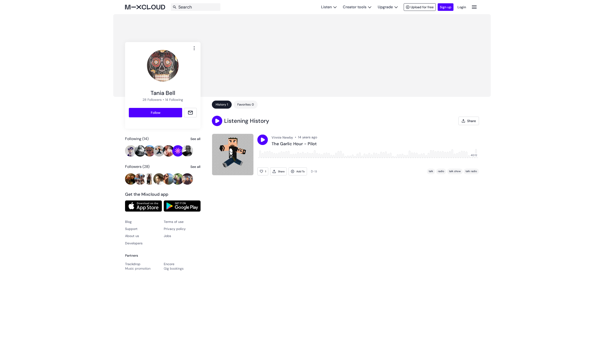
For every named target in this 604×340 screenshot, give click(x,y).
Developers (134, 243)
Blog (128, 222)
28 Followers (152, 100)
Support (131, 229)
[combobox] (194, 48)
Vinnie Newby (282, 137)
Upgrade (385, 6)
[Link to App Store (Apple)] (143, 205)
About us (132, 236)
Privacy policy (175, 229)
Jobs (167, 236)
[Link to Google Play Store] (182, 205)
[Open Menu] (474, 7)
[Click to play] (262, 140)
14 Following (174, 100)
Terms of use (174, 222)
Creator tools (354, 6)
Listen (326, 6)
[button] (217, 121)
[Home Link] (145, 7)
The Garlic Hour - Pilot (294, 144)
